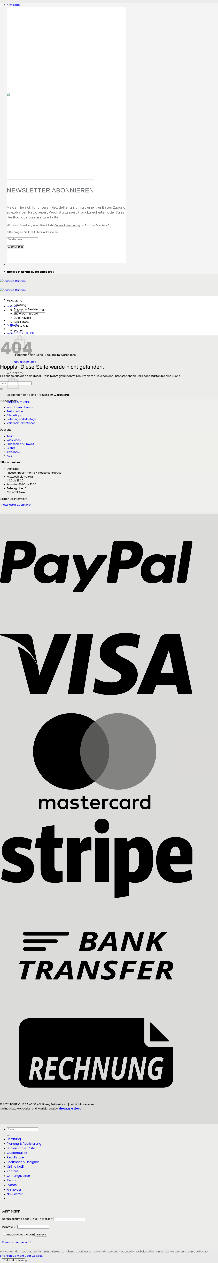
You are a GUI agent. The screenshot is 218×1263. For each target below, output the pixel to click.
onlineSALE (13, 452)
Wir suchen (14, 440)
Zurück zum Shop (25, 362)
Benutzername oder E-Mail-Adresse (27, 1219)
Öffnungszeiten (18, 1176)
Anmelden (41, 1234)
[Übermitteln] (1, 388)
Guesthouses (22, 318)
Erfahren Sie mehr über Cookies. (21, 1256)
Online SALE (15, 1166)
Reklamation (15, 411)
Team (10, 436)
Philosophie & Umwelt (20, 444)
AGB (9, 455)
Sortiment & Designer (23, 1162)
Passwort (9, 1227)
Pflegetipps (14, 415)
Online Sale (21, 326)
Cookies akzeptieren (13, 1260)
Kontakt (12, 306)
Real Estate (21, 322)
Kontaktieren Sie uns (20, 407)
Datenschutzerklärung (67, 225)
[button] (14, 5)
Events (18, 331)
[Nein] (26, 1260)
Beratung (20, 305)
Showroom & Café (26, 314)
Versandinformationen (21, 423)
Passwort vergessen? (16, 1242)
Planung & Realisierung (29, 309)
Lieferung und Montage (21, 419)
